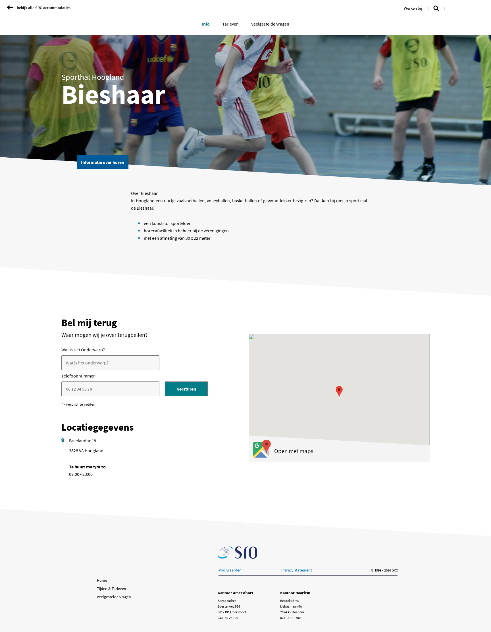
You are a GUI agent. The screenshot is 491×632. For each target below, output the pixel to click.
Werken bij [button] (413, 8)
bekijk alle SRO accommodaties (43, 7)
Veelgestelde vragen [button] (270, 24)
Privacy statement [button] (296, 570)
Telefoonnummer (78, 376)
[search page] (436, 8)
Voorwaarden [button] (230, 570)
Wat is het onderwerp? (83, 349)
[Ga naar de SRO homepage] (237, 553)
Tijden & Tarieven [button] (111, 588)
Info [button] (206, 24)
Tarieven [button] (230, 24)
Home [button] (102, 580)
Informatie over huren (104, 162)
